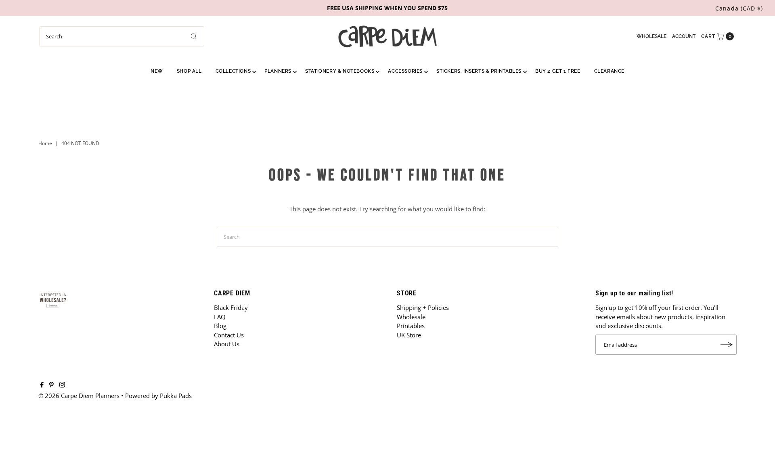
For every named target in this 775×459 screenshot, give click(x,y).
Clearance (609, 71)
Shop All (189, 71)
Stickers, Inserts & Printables (479, 71)
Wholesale (651, 36)
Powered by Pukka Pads (158, 396)
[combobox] (121, 36)
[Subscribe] (726, 345)
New (157, 71)
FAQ (220, 317)
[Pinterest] (51, 385)
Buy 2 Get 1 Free (557, 71)
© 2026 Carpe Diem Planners (78, 396)
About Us (226, 344)
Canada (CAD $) (739, 8)
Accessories (405, 71)
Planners (277, 71)
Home (45, 143)
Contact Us (229, 335)
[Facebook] (42, 385)
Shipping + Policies (423, 307)
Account (683, 36)
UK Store (409, 335)
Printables (411, 326)
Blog (220, 326)
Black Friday (231, 307)
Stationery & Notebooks (339, 71)
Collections (233, 71)
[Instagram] (62, 385)
